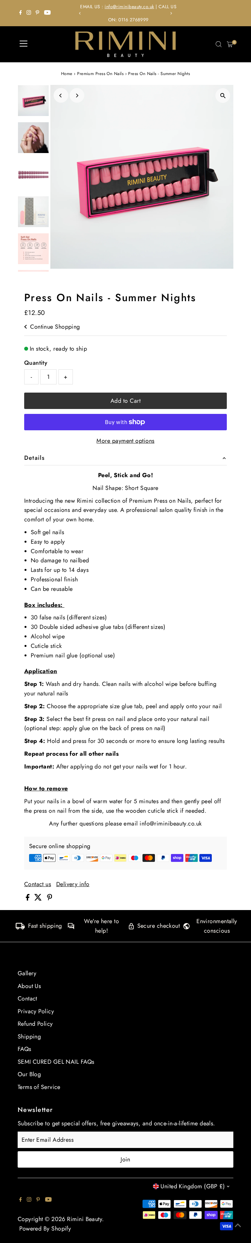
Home (67, 73)
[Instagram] (29, 13)
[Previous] (80, 13)
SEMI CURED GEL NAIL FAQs (56, 1062)
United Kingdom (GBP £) (192, 1186)
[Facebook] (21, 13)
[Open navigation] (23, 44)
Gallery (27, 973)
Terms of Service (39, 1087)
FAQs (24, 1049)
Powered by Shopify (45, 1228)
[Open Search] (219, 44)
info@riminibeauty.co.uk (126, 6)
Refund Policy (35, 1024)
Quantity (36, 363)
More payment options (125, 441)
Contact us (37, 884)
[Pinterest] (37, 13)
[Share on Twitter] (38, 898)
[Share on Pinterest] (49, 898)
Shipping (29, 1036)
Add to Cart (125, 401)
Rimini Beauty (84, 1219)
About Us (29, 986)
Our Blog (29, 1074)
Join (125, 1159)
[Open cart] (229, 44)
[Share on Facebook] (28, 898)
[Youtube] (47, 13)
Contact (27, 998)
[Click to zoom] (222, 95)
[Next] (170, 13)
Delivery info (73, 884)
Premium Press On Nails (100, 73)
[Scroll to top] (237, 1225)
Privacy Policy (36, 1011)
